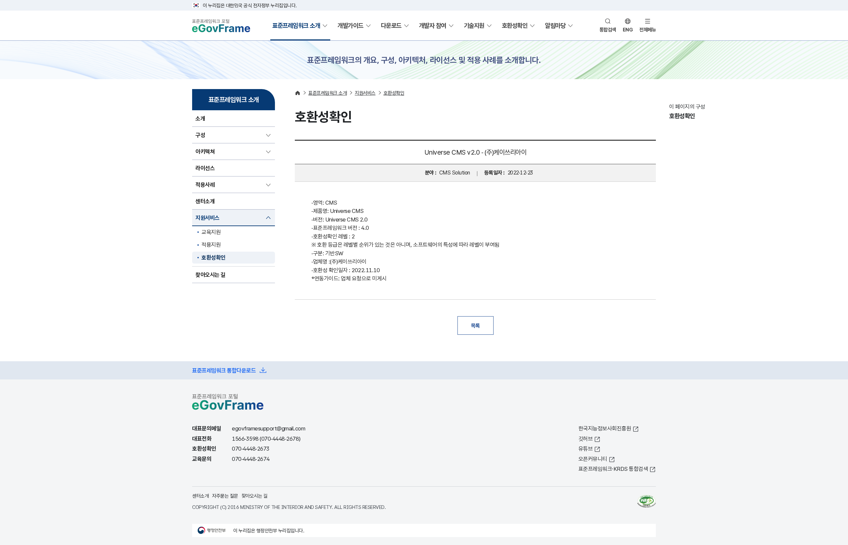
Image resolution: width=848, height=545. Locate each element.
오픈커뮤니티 (592, 459)
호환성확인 (515, 25)
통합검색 (608, 29)
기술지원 (474, 25)
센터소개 (200, 495)
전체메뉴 (647, 29)
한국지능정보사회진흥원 (604, 428)
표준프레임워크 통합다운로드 (224, 370)
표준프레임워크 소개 (296, 25)
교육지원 (211, 232)
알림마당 (555, 25)
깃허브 (585, 438)
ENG (628, 29)
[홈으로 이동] (297, 93)
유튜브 (585, 448)
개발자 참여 (432, 25)
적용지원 (211, 244)
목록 (475, 325)
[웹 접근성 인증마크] (646, 501)
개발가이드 (350, 25)
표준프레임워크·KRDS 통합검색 (613, 468)
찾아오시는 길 (254, 495)
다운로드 (391, 25)
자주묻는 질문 (225, 495)
